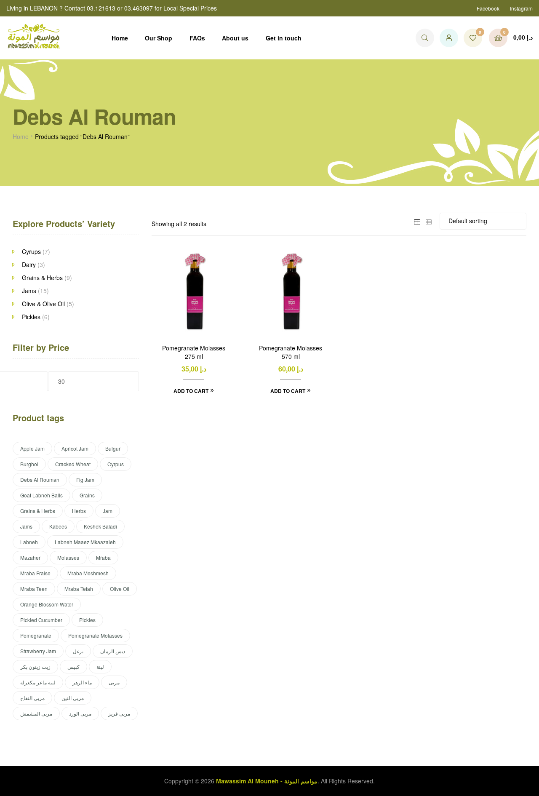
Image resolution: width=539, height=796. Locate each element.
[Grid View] (417, 220)
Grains (87, 495)
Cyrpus (115, 463)
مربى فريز (119, 713)
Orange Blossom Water (46, 604)
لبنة (100, 666)
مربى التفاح (32, 697)
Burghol (29, 463)
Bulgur (112, 448)
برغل (78, 650)
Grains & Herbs (42, 277)
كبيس (73, 666)
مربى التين (72, 697)
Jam (107, 510)
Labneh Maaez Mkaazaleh (85, 541)
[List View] (429, 220)
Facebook (488, 8)
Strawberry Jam (38, 650)
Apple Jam (32, 448)
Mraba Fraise (35, 573)
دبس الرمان (112, 650)
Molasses (68, 557)
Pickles (31, 317)
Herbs (79, 510)
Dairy (29, 264)
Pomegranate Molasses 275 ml (193, 352)
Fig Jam (85, 479)
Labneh (29, 541)
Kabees (58, 526)
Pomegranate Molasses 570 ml (290, 352)
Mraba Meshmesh (88, 573)
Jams (29, 290)
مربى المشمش (36, 713)
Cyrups (31, 251)
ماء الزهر (82, 682)
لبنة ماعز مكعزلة (38, 682)
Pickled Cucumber (41, 619)
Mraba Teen (34, 588)
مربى (114, 682)
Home (21, 136)
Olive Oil (119, 588)
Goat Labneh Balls (41, 495)
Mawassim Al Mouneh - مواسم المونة (267, 781)
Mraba (103, 557)
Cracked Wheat (73, 463)
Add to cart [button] (190, 391)
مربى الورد (80, 713)
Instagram (521, 8)
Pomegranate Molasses (95, 635)
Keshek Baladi (100, 526)
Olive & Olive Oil (43, 303)
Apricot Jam (74, 448)
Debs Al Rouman (39, 479)
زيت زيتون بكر (35, 666)
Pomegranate (35, 635)
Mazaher (30, 557)
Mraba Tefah (78, 588)
